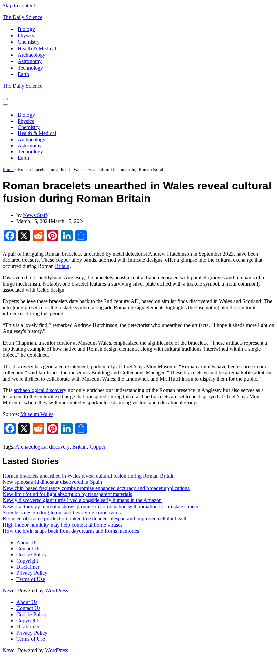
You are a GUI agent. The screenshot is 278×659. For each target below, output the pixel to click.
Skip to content (19, 5)
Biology (26, 29)
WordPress (56, 590)
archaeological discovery (40, 390)
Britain (62, 266)
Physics (26, 35)
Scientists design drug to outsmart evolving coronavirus (62, 512)
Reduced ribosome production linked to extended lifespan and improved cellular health (95, 518)
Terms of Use (30, 579)
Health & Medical (37, 48)
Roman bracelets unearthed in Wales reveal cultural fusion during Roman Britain (89, 476)
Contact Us (28, 548)
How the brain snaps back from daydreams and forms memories (71, 531)
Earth (23, 74)
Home (8, 169)
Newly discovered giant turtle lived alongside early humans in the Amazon (82, 500)
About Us (26, 542)
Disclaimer (27, 567)
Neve (8, 590)
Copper (97, 447)
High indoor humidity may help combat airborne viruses (62, 525)
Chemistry (29, 42)
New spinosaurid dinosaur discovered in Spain (52, 482)
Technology (30, 68)
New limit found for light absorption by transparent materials (67, 494)
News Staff (35, 215)
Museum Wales (36, 414)
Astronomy (30, 61)
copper (63, 260)
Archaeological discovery (42, 447)
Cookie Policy (31, 554)
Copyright (27, 561)
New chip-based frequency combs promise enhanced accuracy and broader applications (96, 488)
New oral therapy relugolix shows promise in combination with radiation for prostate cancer (100, 506)
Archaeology (31, 55)
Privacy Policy (31, 573)
